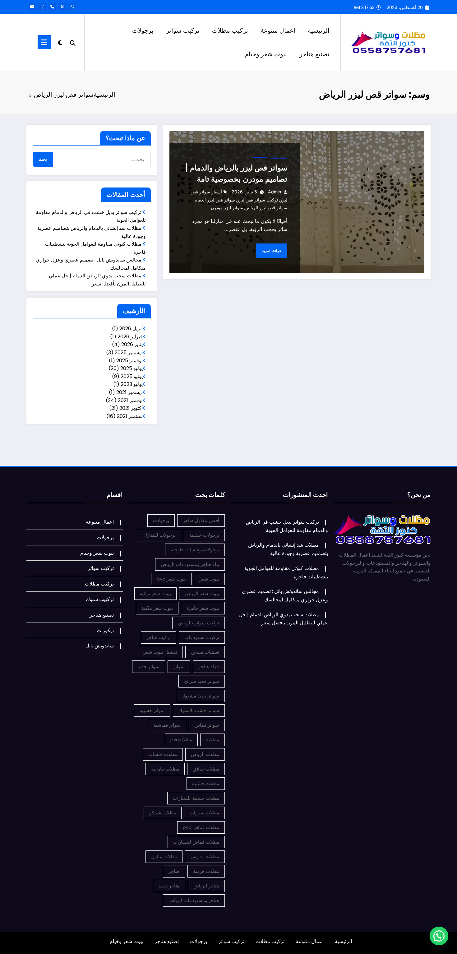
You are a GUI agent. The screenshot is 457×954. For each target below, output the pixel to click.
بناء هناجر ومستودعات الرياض (190, 564)
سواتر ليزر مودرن (227, 207)
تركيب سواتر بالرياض (198, 622)
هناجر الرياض (206, 885)
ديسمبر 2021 (129, 392)
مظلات (212, 739)
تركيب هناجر (158, 637)
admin (274, 191)
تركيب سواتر (183, 30)
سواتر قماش (206, 725)
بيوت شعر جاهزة (203, 608)
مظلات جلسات (162, 754)
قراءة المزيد (271, 250)
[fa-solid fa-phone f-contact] (52, 7)
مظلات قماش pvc (201, 827)
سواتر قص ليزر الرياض (266, 207)
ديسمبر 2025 (129, 352)
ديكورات (105, 630)
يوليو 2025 (131, 368)
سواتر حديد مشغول (200, 695)
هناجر (173, 871)
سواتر (179, 666)
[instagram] (42, 7)
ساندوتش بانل (99, 645)
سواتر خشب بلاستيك (198, 710)
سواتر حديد (148, 666)
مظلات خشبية (205, 783)
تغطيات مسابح (205, 652)
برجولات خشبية (204, 535)
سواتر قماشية (167, 725)
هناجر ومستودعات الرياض (193, 900)
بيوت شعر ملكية (157, 608)
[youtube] (32, 7)
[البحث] (72, 42)
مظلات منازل (164, 856)
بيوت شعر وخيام (266, 54)
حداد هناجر (208, 666)
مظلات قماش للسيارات (196, 842)
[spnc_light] (60, 42)
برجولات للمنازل (160, 535)
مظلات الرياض (205, 754)
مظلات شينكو (162, 812)
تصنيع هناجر (314, 54)
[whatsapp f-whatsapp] (72, 7)
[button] (439, 936)
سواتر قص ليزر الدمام (215, 199)
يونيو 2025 (132, 376)
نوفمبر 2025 (129, 360)
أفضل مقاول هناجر (201, 520)
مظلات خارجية (165, 769)
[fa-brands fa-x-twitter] (62, 7)
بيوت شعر (209, 579)
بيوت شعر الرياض (202, 593)
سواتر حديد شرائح (201, 681)
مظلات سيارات (204, 812)
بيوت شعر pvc (171, 579)
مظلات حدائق (206, 769)
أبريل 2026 (131, 328)
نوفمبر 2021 (130, 400)
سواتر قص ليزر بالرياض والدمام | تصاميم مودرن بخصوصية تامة (236, 173)
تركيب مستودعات (201, 637)
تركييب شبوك (100, 599)
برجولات (143, 30)
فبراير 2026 (130, 336)
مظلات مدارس (205, 856)
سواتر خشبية (152, 710)
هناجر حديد (169, 885)
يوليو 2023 (132, 384)
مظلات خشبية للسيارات (196, 798)
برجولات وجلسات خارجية (195, 549)
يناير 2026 (132, 344)
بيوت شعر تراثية (155, 593)
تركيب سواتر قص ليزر (257, 199)
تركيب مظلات (230, 30)
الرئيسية (319, 30)
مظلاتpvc (181, 739)
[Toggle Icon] (44, 42)
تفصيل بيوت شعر (160, 652)
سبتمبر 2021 (130, 416)
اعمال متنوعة (278, 30)
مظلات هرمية (206, 871)
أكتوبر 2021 (131, 408)
